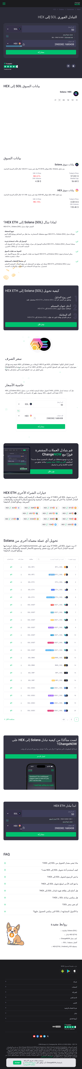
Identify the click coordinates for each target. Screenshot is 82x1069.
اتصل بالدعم (41, 756)
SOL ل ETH (58, 582)
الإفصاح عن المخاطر (47, 1056)
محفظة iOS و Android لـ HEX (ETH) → (64, 946)
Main (78, 9)
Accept (17, 1063)
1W (72, 100)
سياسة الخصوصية (29, 1065)
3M (64, 100)
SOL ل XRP (58, 673)
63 (64, 719)
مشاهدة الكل (10, 719)
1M (68, 100)
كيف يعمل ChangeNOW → (68, 938)
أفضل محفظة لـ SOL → (69, 942)
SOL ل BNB (57, 658)
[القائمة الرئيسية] (4, 4)
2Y (55, 100)
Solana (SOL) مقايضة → (68, 930)
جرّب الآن (51, 472)
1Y (59, 100)
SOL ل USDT (56, 605)
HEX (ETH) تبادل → (70, 934)
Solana (61, 9)
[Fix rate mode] (24, 44)
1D (77, 100)
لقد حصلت (71, 41)
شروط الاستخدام (30, 1063)
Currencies (70, 9)
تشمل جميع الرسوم (68, 34)
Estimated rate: (69, 37)
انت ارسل (71, 27)
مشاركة (41, 52)
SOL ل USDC (56, 688)
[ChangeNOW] (77, 3)
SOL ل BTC (58, 567)
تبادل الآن (41, 325)
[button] (14, 29)
